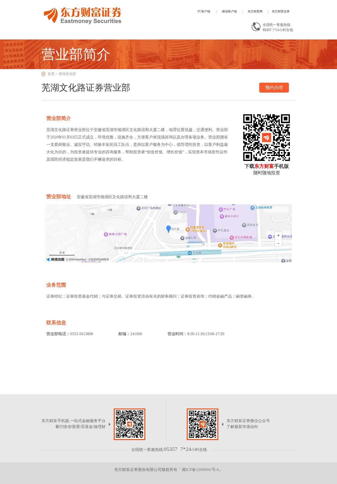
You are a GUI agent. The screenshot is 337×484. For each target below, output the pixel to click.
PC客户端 (204, 11)
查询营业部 (67, 74)
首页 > (52, 74)
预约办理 (274, 87)
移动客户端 (229, 11)
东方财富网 (255, 11)
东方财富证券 (281, 11)
